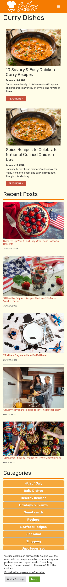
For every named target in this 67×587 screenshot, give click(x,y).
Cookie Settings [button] (15, 579)
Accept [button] (34, 579)
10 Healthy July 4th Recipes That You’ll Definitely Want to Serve (30, 300)
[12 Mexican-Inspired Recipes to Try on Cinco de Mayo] (33, 438)
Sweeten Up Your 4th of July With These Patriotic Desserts (31, 243)
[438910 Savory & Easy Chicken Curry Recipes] (33, 46)
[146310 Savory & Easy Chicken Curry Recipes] (33, 126)
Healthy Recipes (33, 498)
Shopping (33, 541)
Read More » (16, 98)
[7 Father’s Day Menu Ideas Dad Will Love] (33, 333)
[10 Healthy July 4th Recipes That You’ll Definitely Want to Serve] (33, 275)
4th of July (33, 483)
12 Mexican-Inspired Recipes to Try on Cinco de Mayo (32, 457)
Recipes (33, 520)
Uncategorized (33, 548)
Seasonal (33, 534)
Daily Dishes (33, 491)
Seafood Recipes (33, 527)
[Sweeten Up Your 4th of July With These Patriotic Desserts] (33, 220)
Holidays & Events (33, 505)
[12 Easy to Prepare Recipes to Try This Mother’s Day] (33, 387)
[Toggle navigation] (58, 6)
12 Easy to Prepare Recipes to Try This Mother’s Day (32, 409)
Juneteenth (33, 512)
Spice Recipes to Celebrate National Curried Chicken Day (32, 154)
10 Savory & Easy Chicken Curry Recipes (30, 72)
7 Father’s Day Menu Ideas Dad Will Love (25, 355)
